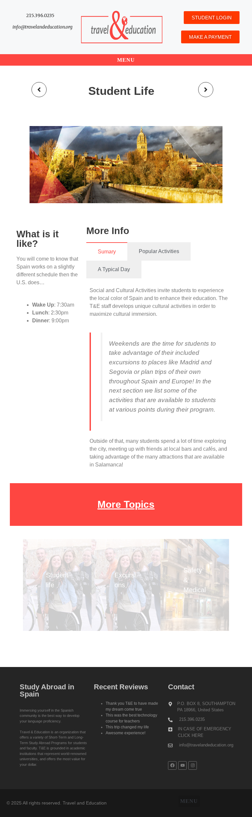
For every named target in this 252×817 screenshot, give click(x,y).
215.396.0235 (40, 15)
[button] (126, 60)
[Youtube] (182, 765)
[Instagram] (192, 765)
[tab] (106, 251)
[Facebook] (172, 765)
